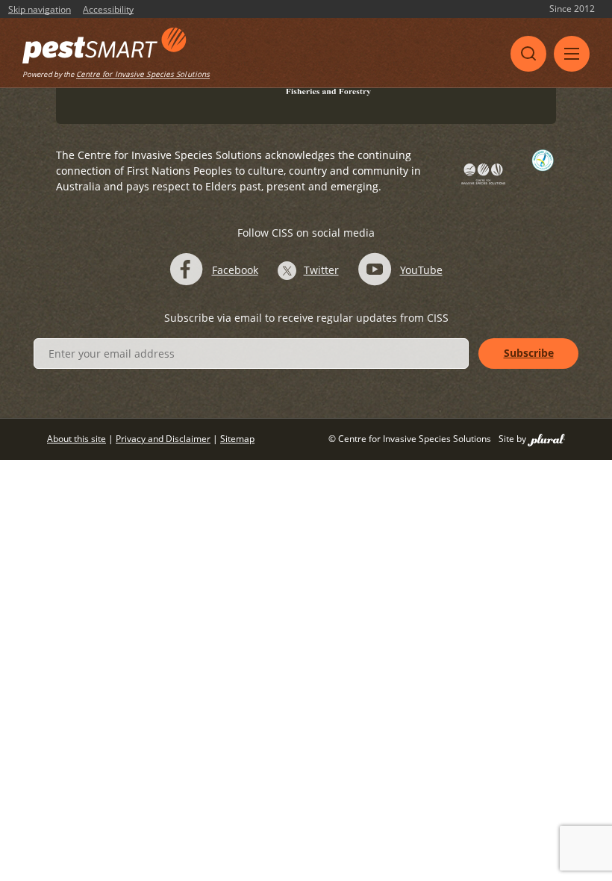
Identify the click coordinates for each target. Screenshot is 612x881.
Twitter (321, 270)
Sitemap (237, 438)
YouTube (421, 270)
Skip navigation (39, 9)
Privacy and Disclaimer (163, 438)
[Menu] (572, 54)
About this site (76, 438)
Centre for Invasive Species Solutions (143, 74)
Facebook (235, 270)
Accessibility (108, 9)
